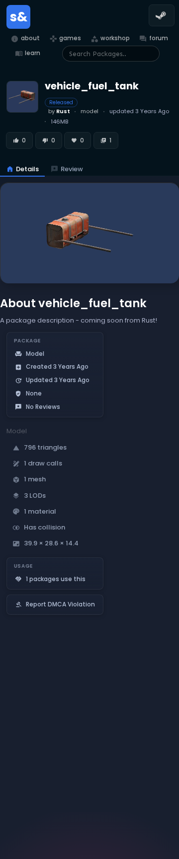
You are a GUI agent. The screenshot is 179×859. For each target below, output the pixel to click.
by (59, 111)
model (89, 111)
